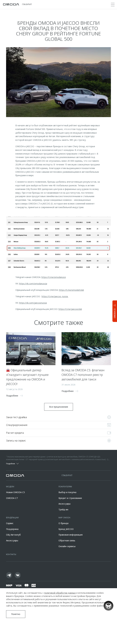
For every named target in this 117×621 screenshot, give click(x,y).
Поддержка (12, 529)
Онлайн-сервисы (67, 546)
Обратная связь (66, 540)
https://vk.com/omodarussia (33, 283)
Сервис (9, 523)
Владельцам (12, 517)
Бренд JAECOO (66, 529)
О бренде (63, 523)
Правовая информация (70, 534)
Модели (10, 486)
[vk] (18, 575)
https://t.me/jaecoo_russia (55, 296)
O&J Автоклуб (13, 534)
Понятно (15, 614)
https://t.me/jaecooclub (70, 309)
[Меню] (112, 4)
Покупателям (65, 486)
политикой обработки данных (60, 592)
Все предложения (58, 406)
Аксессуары (64, 503)
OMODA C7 (12, 498)
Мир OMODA (64, 517)
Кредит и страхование (70, 498)
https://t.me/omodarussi (53, 277)
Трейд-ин (63, 509)
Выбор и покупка (67, 492)
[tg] (9, 575)
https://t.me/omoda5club (71, 290)
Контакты (11, 554)
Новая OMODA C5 (15, 492)
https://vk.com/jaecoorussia (33, 302)
